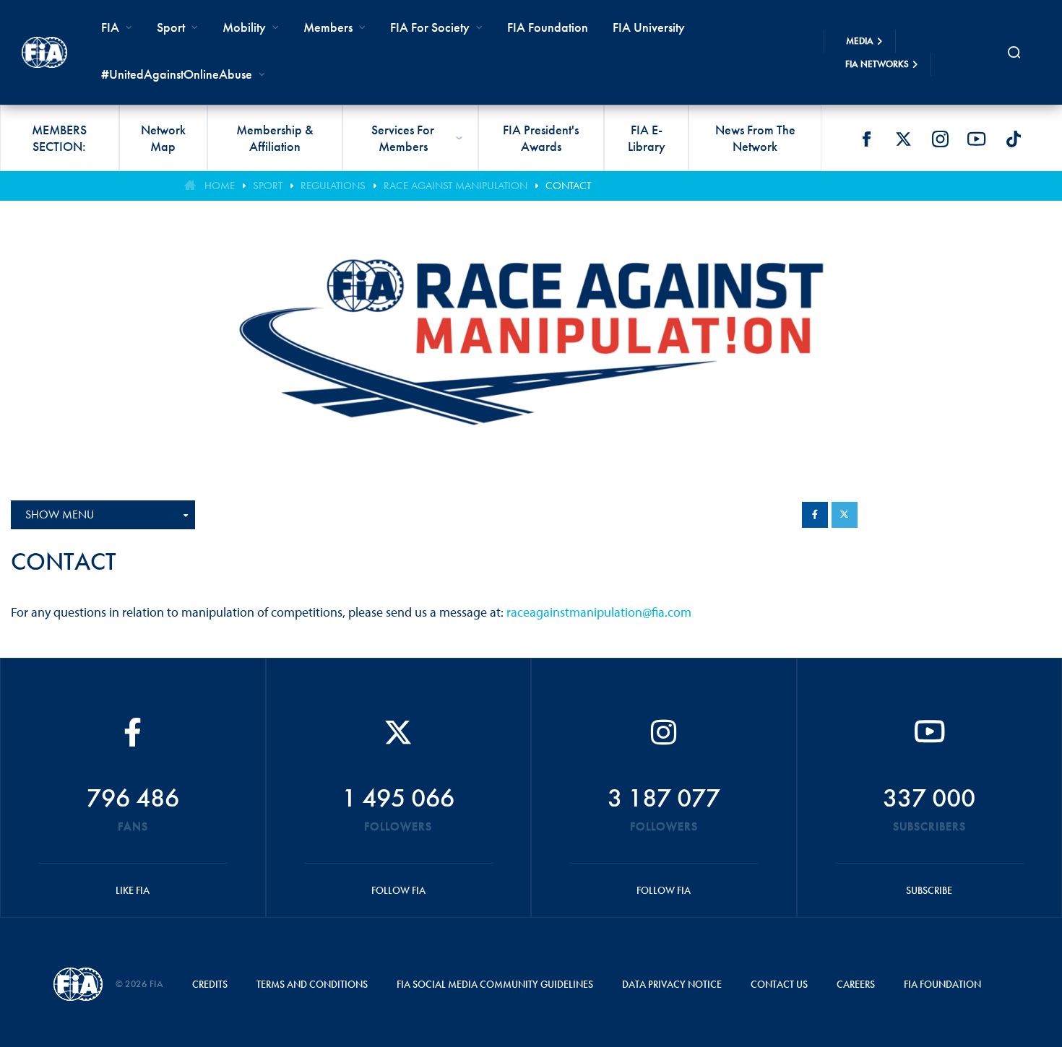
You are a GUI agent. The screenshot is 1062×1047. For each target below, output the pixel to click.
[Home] (44, 52)
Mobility (244, 27)
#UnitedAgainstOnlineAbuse (176, 74)
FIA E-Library (646, 138)
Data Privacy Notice (672, 984)
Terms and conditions (312, 984)
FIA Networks (877, 64)
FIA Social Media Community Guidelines (495, 984)
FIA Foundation (547, 27)
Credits (210, 984)
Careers (856, 984)
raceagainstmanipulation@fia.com (598, 612)
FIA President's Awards (541, 138)
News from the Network (755, 138)
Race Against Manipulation (455, 185)
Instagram (940, 138)
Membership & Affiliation (275, 138)
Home (219, 185)
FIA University (649, 27)
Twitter (903, 138)
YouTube (977, 138)
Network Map (163, 138)
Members (328, 27)
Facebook (866, 138)
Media (859, 41)
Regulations (333, 185)
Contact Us (779, 984)
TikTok (1013, 138)
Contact (568, 185)
